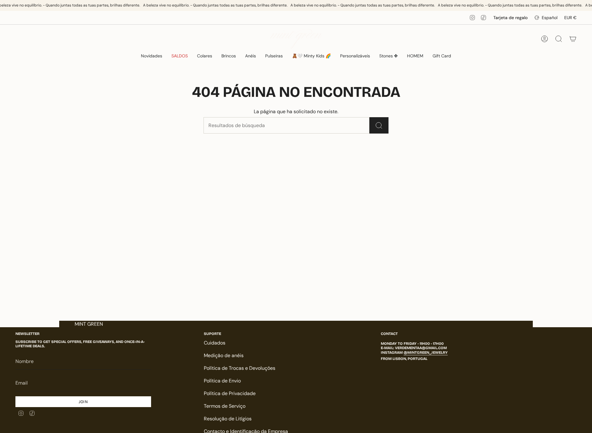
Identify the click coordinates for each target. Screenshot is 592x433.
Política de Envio (222, 380)
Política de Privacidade (230, 393)
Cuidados (214, 343)
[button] (204, 56)
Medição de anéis (224, 355)
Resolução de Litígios (228, 418)
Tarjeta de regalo (510, 17)
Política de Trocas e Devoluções (239, 368)
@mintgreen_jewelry (426, 352)
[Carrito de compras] (573, 39)
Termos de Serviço (224, 406)
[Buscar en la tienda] (378, 125)
